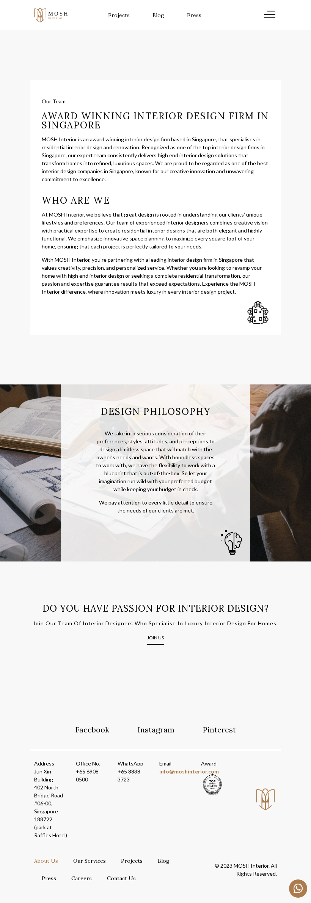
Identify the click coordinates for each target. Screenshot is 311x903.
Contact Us (121, 878)
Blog (158, 15)
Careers (81, 878)
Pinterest (219, 729)
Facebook (92, 729)
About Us (46, 860)
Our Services (89, 860)
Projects (119, 15)
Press (194, 15)
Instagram (156, 729)
